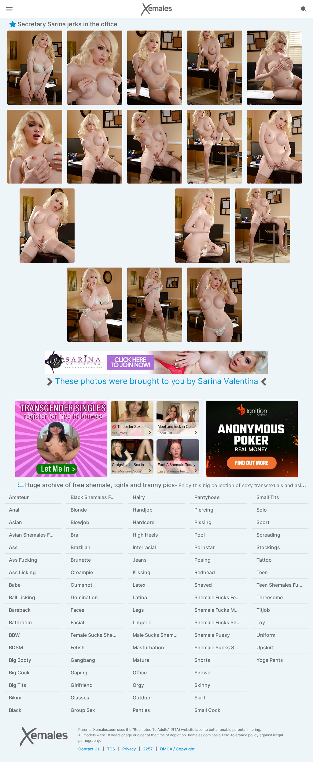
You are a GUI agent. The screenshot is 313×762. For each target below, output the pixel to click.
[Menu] (9, 9)
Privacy (129, 748)
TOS (111, 748)
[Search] (303, 9)
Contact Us (89, 748)
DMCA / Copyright (177, 748)
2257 (148, 748)
